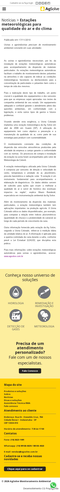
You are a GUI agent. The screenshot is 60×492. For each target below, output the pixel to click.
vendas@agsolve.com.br (25, 451)
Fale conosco (11, 406)
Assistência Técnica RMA (17, 403)
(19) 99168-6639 (23, 445)
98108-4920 (38, 445)
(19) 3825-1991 (17, 439)
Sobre (7, 394)
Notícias (8, 397)
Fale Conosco (30, 370)
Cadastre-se (15, 3)
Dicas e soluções (13, 400)
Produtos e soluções (15, 391)
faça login (28, 3)
